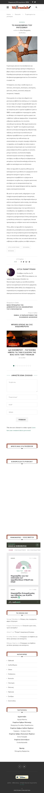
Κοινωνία (17, 14)
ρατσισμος (11, 251)
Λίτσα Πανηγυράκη (25, 30)
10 (30, 365)
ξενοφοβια (26, 247)
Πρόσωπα (11, 692)
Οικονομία (11, 683)
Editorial (11, 660)
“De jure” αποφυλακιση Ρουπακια (24, 632)
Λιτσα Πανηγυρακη (13, 247)
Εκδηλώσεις (11, 674)
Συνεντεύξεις (12, 701)
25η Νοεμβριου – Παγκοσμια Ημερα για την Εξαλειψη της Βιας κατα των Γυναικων (22, 352)
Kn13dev (22, 784)
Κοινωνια (22, 22)
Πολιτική (11, 687)
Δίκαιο (10, 669)
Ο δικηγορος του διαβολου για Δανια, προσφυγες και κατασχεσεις (22, 638)
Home (9, 14)
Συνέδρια (11, 696)
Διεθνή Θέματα (12, 665)
